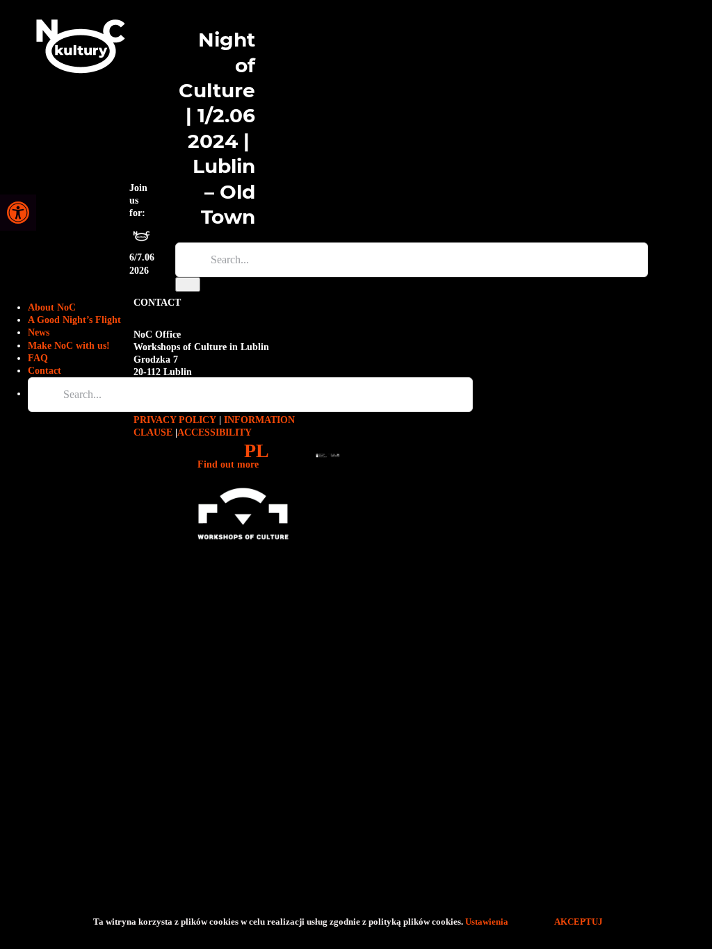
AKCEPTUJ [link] (578, 921)
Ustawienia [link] (487, 921)
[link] (18, 213)
